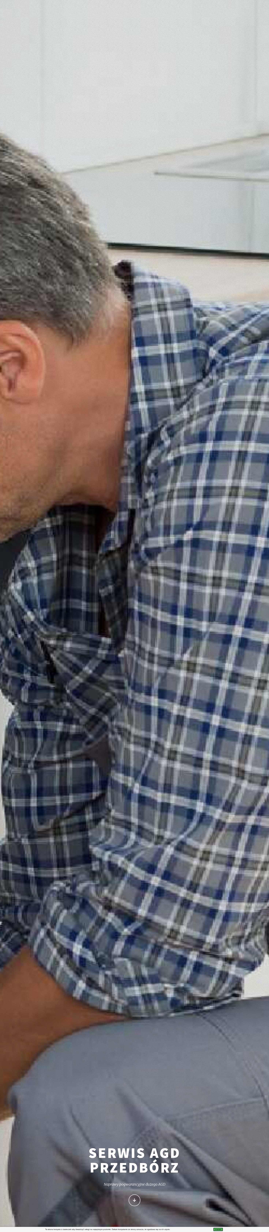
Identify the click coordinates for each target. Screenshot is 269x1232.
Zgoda (218, 1229)
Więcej (134, 1200)
